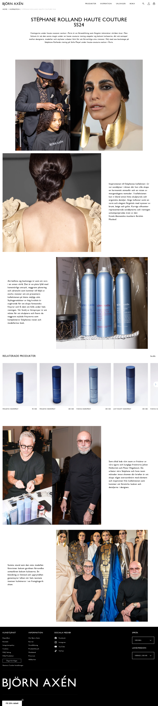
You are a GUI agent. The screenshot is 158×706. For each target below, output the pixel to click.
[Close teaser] (22, 700)
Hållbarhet (32, 659)
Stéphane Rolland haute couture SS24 (39, 9)
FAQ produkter (8, 656)
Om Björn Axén (34, 638)
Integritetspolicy (8, 645)
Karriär (31, 641)
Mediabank (32, 652)
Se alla (152, 356)
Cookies (5, 649)
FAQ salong (7, 652)
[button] (90, 3)
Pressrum (31, 656)
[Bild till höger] (155, 384)
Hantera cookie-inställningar (13, 665)
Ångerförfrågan (11, 660)
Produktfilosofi (33, 649)
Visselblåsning (33, 645)
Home (5, 9)
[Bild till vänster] (2, 384)
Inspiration (15, 9)
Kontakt (5, 641)
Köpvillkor (6, 638)
